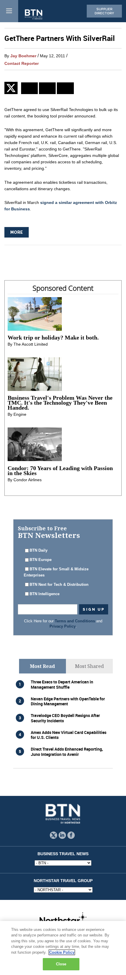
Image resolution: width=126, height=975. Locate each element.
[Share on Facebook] (47, 88)
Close (61, 964)
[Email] (65, 88)
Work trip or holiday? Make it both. (53, 337)
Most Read (42, 666)
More (16, 232)
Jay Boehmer (23, 55)
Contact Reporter (21, 63)
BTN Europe (41, 560)
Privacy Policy (63, 626)
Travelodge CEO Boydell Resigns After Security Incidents (65, 718)
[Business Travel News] (34, 14)
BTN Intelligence (44, 594)
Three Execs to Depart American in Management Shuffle (62, 684)
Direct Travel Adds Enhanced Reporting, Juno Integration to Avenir (67, 751)
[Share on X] (12, 88)
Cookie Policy (61, 952)
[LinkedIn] (29, 88)
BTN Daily (38, 550)
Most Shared (89, 666)
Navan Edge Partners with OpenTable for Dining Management (68, 701)
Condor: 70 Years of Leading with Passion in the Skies (60, 470)
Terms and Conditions (75, 621)
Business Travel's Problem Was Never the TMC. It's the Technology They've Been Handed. (60, 402)
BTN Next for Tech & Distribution (59, 585)
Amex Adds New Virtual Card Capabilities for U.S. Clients (68, 735)
